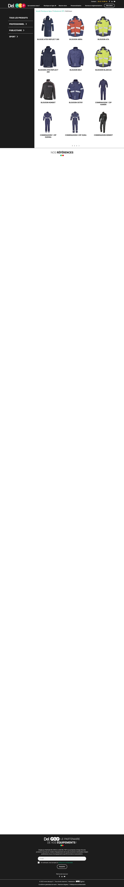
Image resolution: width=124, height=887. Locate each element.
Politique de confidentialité (77, 885)
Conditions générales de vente (47, 885)
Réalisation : (72, 882)
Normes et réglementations (93, 6)
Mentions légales (63, 885)
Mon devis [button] (109, 6)
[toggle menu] (55, 6)
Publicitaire (15, 30)
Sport (12, 36)
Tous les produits (18, 17)
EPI (63, 11)
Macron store (63, 6)
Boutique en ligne (49, 6)
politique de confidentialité (65, 862)
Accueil (38, 11)
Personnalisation (76, 6)
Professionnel (16, 24)
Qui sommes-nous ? (34, 6)
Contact (93, 1)
